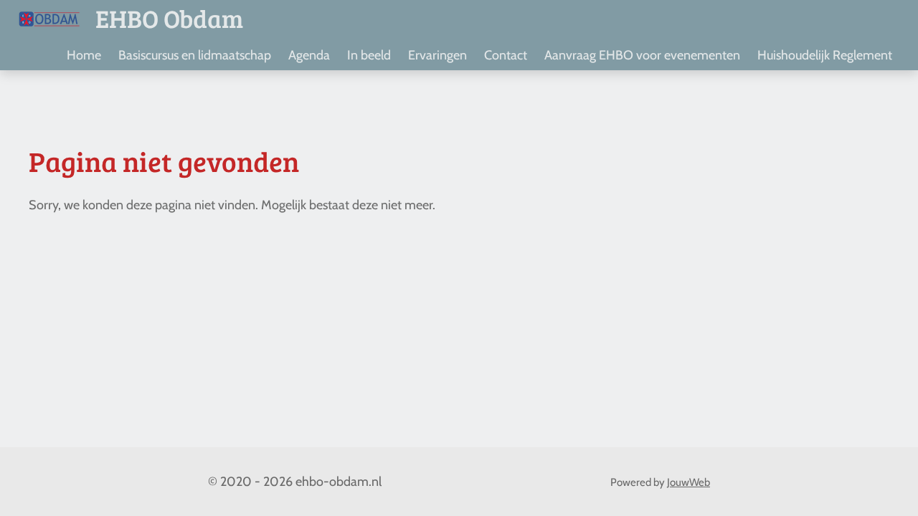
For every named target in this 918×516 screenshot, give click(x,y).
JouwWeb (688, 482)
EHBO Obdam (169, 18)
